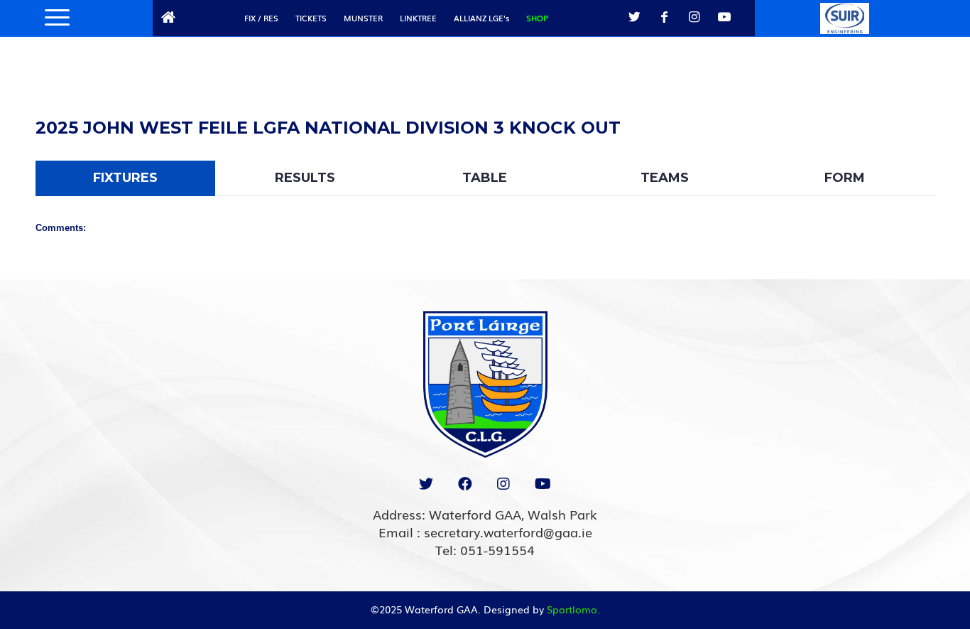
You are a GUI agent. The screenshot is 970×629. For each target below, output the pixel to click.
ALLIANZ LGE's (481, 17)
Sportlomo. (573, 609)
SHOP (537, 17)
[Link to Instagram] (694, 17)
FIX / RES (261, 17)
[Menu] (53, 18)
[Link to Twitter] (634, 17)
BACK (900, 110)
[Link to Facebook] (664, 17)
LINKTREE (418, 17)
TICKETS (311, 17)
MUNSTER (363, 17)
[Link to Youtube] (724, 17)
